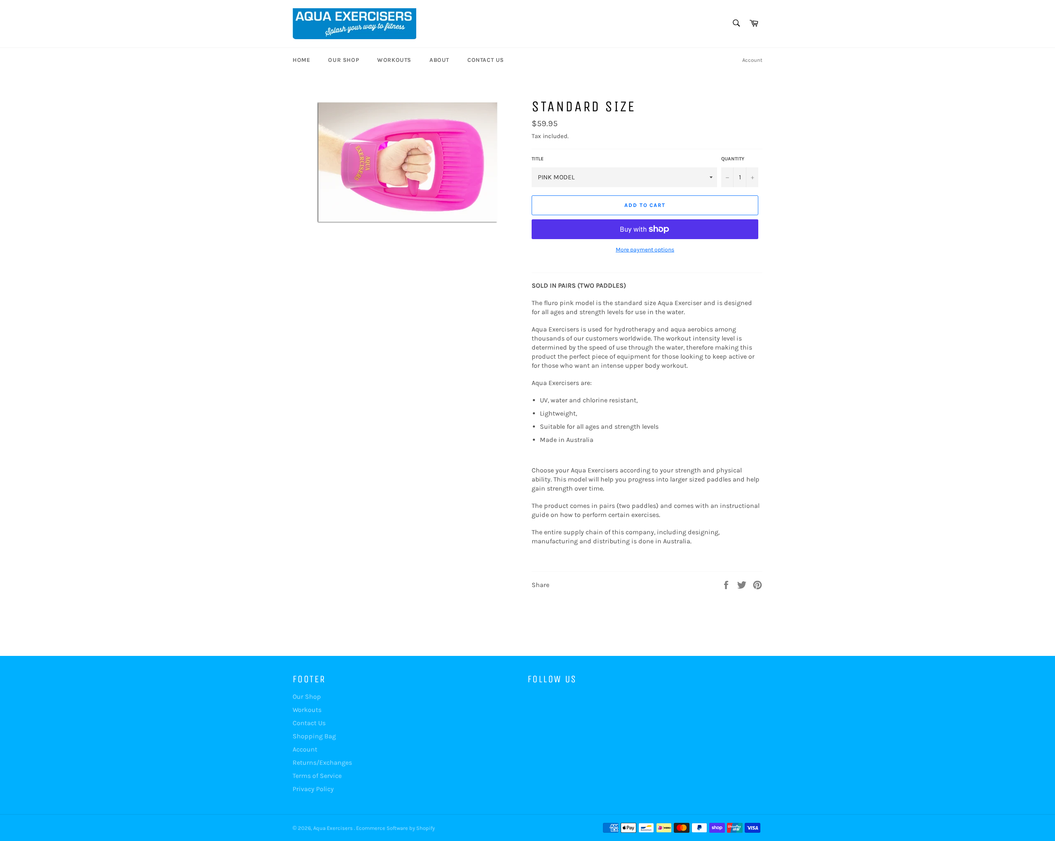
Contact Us (485, 59)
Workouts (394, 59)
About (439, 59)
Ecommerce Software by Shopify (395, 828)
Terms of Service (317, 776)
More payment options (645, 249)
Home (301, 59)
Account (752, 60)
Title (538, 159)
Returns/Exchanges (322, 762)
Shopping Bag (314, 736)
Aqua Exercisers (333, 828)
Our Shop (343, 59)
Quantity (732, 159)
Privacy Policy (313, 789)
